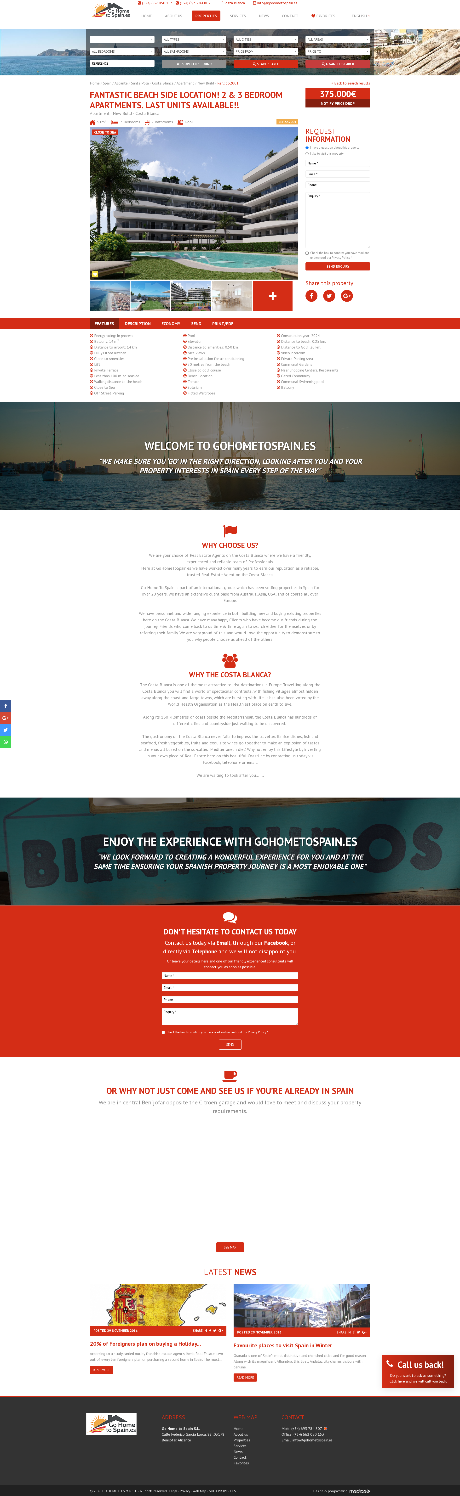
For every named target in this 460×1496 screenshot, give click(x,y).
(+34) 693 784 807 (195, 2)
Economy (170, 323)
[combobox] (122, 39)
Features (104, 323)
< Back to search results (350, 83)
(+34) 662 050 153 (157, 2)
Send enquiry (338, 266)
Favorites (325, 15)
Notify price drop (338, 103)
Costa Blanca (162, 83)
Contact (290, 15)
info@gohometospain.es (277, 2)
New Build (205, 83)
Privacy (185, 1491)
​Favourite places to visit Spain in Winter (283, 1345)
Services (238, 15)
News (264, 15)
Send (196, 323)
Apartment (185, 83)
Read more (101, 1370)
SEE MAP (230, 1247)
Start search (267, 64)
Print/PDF (222, 323)
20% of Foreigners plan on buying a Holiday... (145, 1343)
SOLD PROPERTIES (222, 1491)
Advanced (339, 64)
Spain (107, 83)
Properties (206, 15)
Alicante (121, 83)
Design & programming (330, 1491)
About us (173, 15)
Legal (173, 1491)
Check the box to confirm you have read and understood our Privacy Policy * (217, 1032)
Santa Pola (140, 83)
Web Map (199, 1491)
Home (146, 15)
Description (138, 323)
